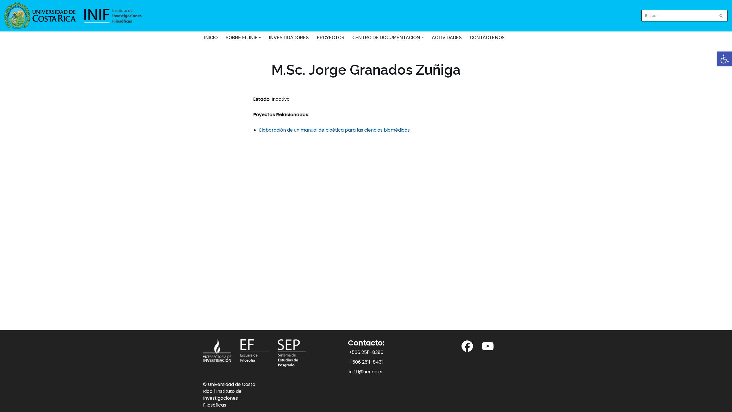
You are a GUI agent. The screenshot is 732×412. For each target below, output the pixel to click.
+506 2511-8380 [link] (366, 352)
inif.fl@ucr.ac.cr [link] (366, 372)
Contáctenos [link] (487, 37)
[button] (260, 37)
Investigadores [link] (289, 37)
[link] (724, 59)
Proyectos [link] (330, 37)
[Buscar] (721, 15)
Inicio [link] (211, 37)
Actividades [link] (447, 37)
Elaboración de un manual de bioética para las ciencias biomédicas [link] (334, 130)
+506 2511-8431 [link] (366, 362)
